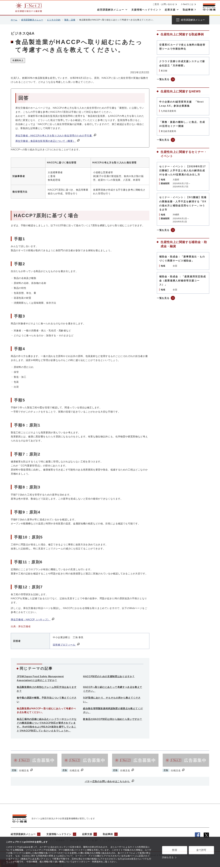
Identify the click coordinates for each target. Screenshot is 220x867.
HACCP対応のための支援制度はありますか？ (109, 676)
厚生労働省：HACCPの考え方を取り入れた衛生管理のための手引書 (53, 135)
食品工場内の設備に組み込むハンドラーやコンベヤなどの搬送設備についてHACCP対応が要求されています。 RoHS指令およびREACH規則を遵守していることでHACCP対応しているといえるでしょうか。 (46, 725)
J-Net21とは (187, 4)
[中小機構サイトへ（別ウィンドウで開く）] (209, 7)
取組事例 (108, 834)
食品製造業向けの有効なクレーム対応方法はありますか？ (46, 689)
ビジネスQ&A (53, 20)
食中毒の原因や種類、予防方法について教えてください (46, 699)
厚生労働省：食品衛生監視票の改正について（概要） (45, 141)
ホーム (14, 20)
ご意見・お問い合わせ (164, 4)
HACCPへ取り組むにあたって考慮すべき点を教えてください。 (112, 689)
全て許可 (201, 850)
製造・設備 (69, 20)
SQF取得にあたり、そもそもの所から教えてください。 (112, 699)
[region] (80, 178)
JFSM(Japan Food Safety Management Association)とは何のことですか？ (40, 678)
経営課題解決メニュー (32, 20)
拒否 (174, 850)
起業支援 (87, 834)
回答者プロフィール (64, 644)
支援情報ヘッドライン (58, 834)
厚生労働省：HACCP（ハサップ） (31, 619)
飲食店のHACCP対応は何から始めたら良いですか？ (112, 719)
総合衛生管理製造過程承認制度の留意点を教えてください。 (113, 710)
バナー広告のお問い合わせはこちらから (107, 781)
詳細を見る (168, 857)
